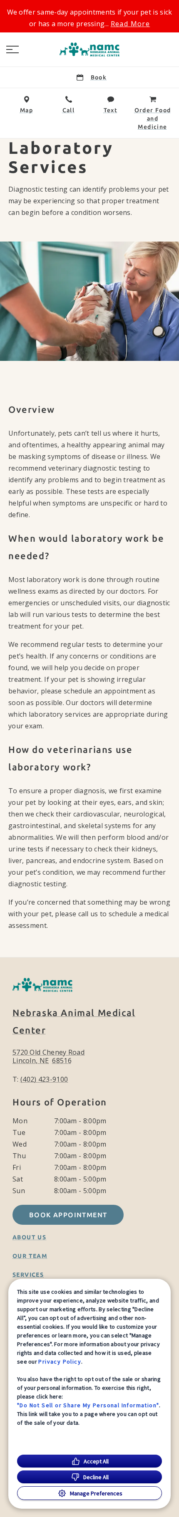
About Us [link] (29, 1237)
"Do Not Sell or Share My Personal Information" (88, 1405)
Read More (130, 23)
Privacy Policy (59, 1361)
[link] (89, 49)
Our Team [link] (29, 1256)
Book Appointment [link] (68, 1215)
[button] (12, 49)
